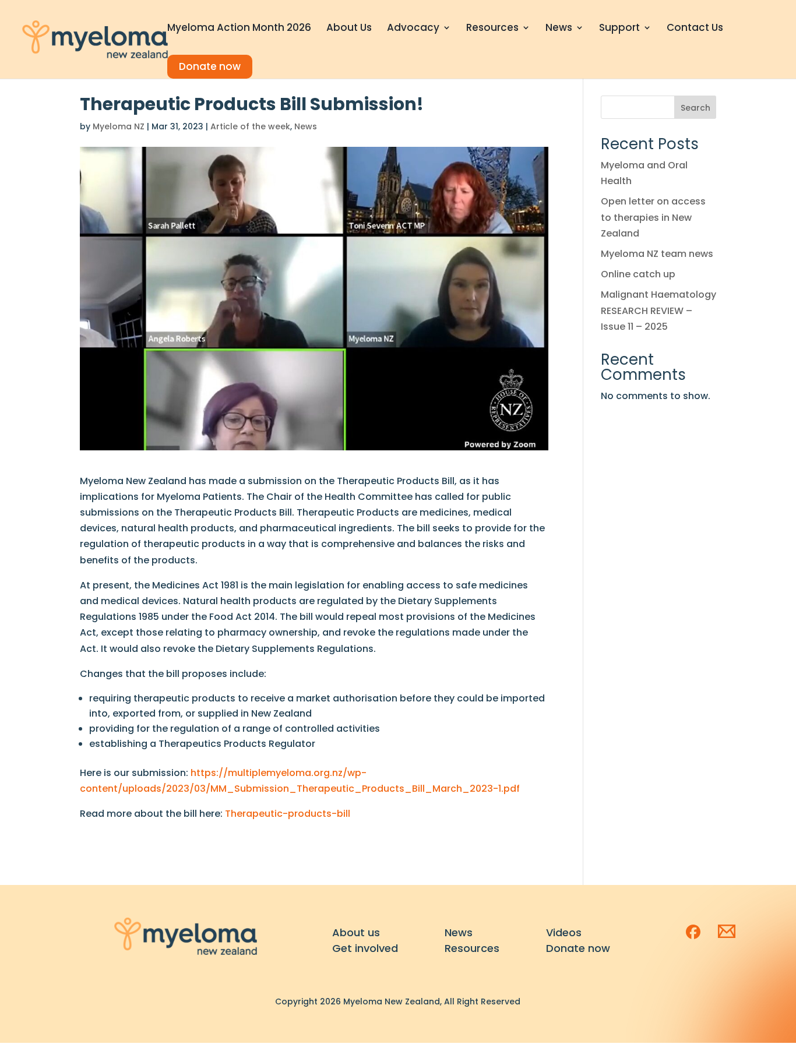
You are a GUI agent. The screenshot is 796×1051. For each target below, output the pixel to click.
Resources (492, 28)
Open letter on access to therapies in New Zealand (653, 217)
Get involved (365, 948)
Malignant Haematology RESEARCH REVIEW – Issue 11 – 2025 (658, 310)
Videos (564, 932)
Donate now (210, 66)
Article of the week (250, 126)
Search (695, 108)
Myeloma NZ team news (657, 253)
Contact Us (695, 28)
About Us (349, 28)
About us (356, 932)
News (558, 28)
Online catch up (638, 274)
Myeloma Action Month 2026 (239, 28)
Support (619, 28)
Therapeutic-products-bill (287, 813)
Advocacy (413, 28)
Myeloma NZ (119, 126)
